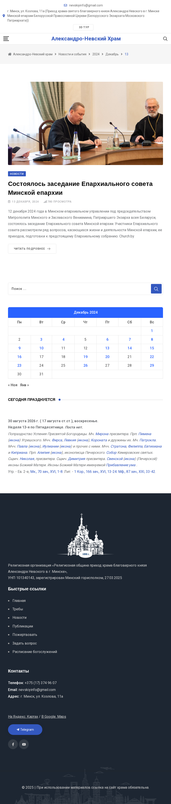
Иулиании (50, 446)
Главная (19, 601)
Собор (111, 452)
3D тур (84, 27)
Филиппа (135, 446)
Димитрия (76, 459)
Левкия (70, 440)
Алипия (43, 452)
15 (152, 348)
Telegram (26, 730)
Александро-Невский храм (86, 39)
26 (85, 365)
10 (41, 348)
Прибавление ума (120, 465)
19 (85, 357)
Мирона (101, 434)
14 (130, 348)
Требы (17, 609)
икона (14, 440)
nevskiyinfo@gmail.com (86, 5)
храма (122, 787)
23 (19, 365)
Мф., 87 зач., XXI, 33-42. (137, 472)
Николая (27, 459)
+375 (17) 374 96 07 (41, 683)
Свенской (114, 459)
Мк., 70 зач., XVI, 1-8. (46, 472)
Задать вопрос (24, 643)
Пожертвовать (24, 635)
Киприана (19, 452)
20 (107, 357)
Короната (99, 440)
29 (152, 365)
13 (107, 348)
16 (19, 357)
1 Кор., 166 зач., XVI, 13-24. (95, 472)
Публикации (22, 626)
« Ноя (12, 385)
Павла (22, 446)
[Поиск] (165, 38)
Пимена (144, 434)
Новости (19, 617)
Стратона (118, 446)
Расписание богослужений (34, 652)
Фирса (57, 440)
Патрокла (147, 440)
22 (152, 357)
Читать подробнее (29, 248)
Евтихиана (153, 446)
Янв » (24, 385)
